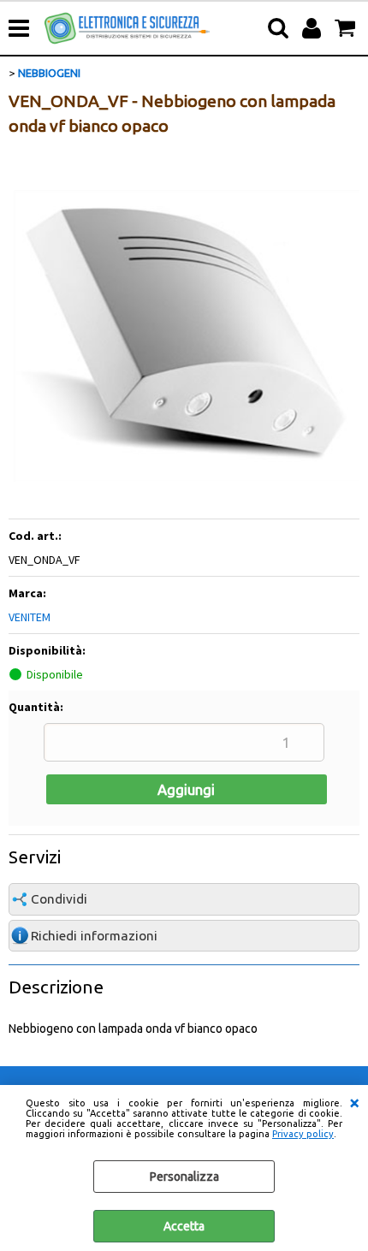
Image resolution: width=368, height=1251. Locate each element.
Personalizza (184, 1176)
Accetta (184, 1226)
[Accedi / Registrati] (313, 28)
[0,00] (347, 28)
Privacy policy (303, 1134)
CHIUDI (354, 1102)
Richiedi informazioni (94, 935)
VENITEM (29, 617)
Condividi (59, 899)
